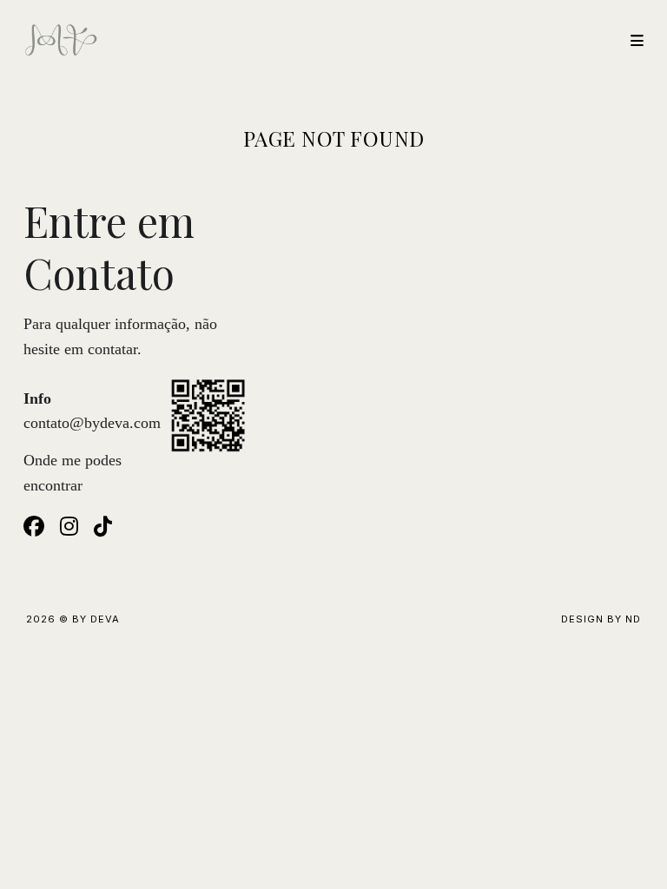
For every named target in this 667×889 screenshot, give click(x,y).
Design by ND (601, 619)
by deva (96, 619)
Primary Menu (630, 40)
